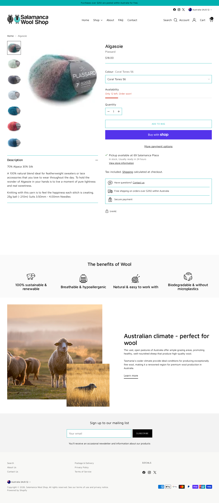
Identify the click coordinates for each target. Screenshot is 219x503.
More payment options (158, 146)
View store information (121, 163)
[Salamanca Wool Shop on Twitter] (183, 9)
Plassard (110, 51)
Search (10, 463)
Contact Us (12, 471)
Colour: (119, 71)
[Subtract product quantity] (108, 111)
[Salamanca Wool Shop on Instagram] (179, 9)
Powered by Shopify (17, 490)
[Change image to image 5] (14, 111)
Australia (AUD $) (200, 9)
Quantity (110, 104)
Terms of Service (83, 471)
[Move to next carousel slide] (209, 243)
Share (113, 211)
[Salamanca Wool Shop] (27, 20)
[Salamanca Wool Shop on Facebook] (174, 9)
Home (10, 35)
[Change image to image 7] (14, 142)
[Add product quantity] (119, 111)
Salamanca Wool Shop (37, 487)
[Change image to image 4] (14, 95)
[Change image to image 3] (14, 79)
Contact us (138, 182)
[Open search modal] (175, 20)
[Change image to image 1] (14, 48)
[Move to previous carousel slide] (201, 243)
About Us (11, 467)
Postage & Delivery (84, 463)
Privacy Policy (82, 467)
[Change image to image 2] (14, 63)
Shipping (127, 171)
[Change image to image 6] (14, 126)
